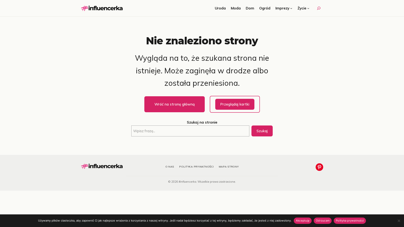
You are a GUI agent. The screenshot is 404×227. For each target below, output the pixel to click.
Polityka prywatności (196, 166)
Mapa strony (229, 166)
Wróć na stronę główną (174, 104)
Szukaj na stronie (202, 122)
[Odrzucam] (399, 221)
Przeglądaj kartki (234, 104)
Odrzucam (323, 220)
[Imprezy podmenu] (291, 8)
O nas (169, 166)
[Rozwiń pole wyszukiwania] (318, 8)
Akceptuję (303, 220)
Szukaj (262, 131)
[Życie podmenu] (308, 8)
